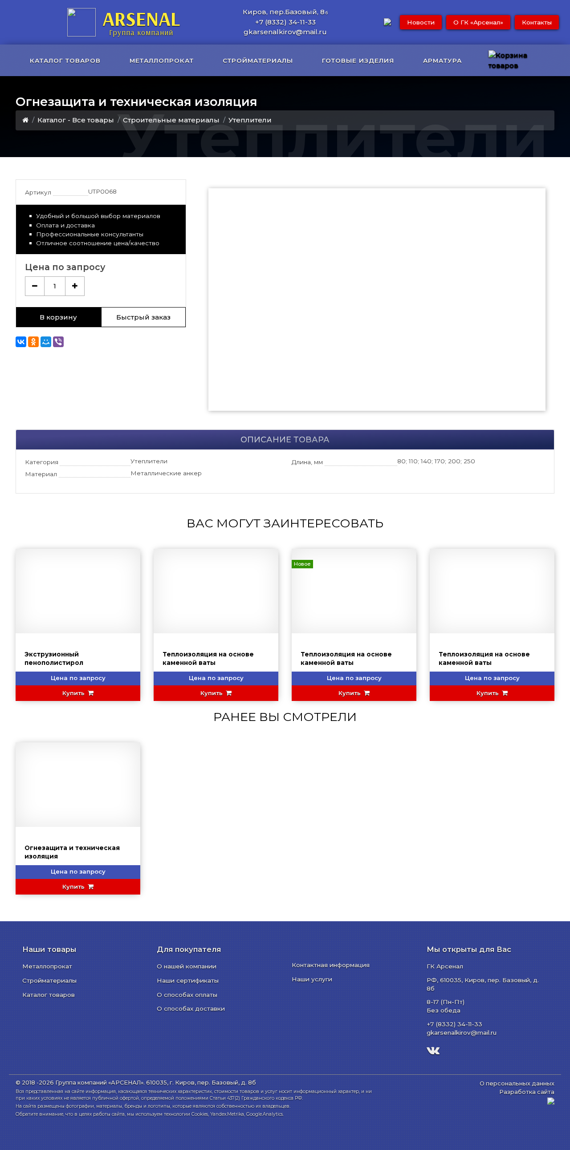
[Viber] (58, 341)
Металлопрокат (47, 966)
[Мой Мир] (46, 341)
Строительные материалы (171, 120)
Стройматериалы (49, 980)
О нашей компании (186, 966)
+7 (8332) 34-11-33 (285, 22)
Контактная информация (331, 964)
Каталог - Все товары (75, 120)
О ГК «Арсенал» (478, 22)
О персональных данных (517, 1083)
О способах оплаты (187, 994)
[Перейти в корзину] (518, 60)
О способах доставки (191, 1008)
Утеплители (250, 120)
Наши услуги (312, 979)
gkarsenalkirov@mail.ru (285, 32)
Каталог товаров (48, 994)
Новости (421, 22)
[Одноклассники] (33, 341)
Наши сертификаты (188, 980)
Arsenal (141, 21)
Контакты (537, 22)
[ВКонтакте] (21, 341)
